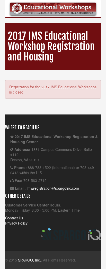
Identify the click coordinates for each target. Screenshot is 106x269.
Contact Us (14, 217)
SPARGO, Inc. (29, 260)
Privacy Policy (16, 223)
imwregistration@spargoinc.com (53, 188)
